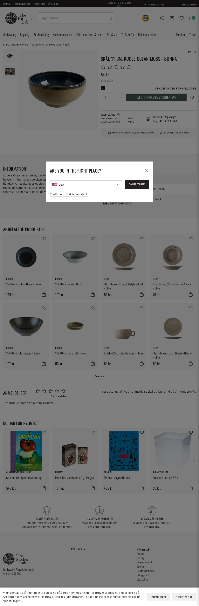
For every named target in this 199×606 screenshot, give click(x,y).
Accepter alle (184, 597)
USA (61, 184)
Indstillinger (158, 597)
